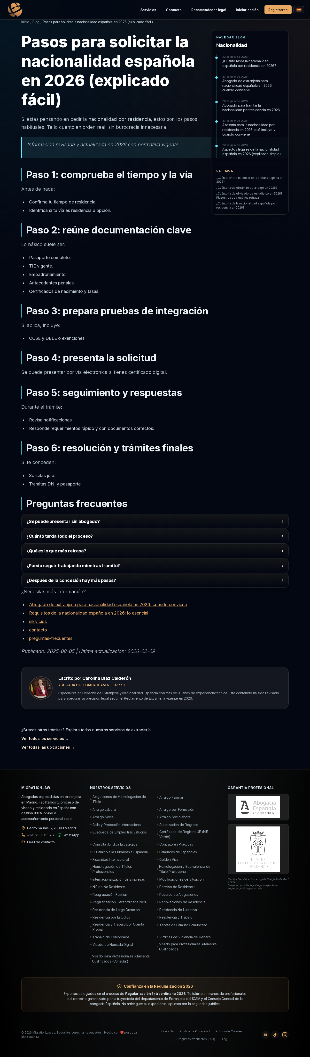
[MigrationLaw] (14, 9)
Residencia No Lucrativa (178, 910)
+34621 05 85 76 (40, 835)
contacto (38, 629)
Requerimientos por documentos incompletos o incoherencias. (78, 553)
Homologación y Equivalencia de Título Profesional (184, 869)
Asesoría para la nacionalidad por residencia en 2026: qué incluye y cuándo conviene (248, 127)
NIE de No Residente (109, 887)
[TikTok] (275, 1035)
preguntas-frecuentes (50, 638)
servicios (38, 621)
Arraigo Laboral (104, 809)
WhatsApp (71, 835)
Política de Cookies (229, 1031)
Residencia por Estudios (111, 917)
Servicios (148, 10)
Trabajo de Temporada (111, 937)
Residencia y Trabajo (176, 917)
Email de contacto (41, 842)
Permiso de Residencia (177, 887)
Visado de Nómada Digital (113, 944)
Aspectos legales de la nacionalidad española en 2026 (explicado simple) (251, 149)
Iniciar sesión (247, 10)
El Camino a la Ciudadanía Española (120, 852)
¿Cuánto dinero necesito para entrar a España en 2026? (249, 180)
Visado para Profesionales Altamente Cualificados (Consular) (121, 958)
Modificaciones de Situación (181, 879)
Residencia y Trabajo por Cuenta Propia (118, 926)
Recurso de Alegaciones (178, 894)
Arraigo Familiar (171, 797)
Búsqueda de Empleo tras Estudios (120, 832)
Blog (35, 22)
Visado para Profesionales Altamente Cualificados (188, 946)
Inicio (25, 22)
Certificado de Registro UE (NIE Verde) (183, 834)
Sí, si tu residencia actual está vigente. (71, 568)
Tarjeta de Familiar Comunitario (183, 925)
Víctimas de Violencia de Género (185, 937)
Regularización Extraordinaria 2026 (120, 902)
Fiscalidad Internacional (111, 859)
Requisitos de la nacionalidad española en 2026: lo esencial (88, 612)
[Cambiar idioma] (299, 9)
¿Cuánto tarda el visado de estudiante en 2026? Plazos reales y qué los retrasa (249, 195)
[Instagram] (285, 1035)
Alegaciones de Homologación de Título (119, 799)
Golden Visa (168, 859)
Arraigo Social (103, 817)
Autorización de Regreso (178, 825)
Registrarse (278, 10)
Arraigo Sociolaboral (175, 817)
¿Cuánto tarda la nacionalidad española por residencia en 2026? (249, 61)
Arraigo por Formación (176, 809)
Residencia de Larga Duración (116, 910)
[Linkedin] (265, 1035)
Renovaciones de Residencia (182, 902)
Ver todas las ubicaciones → (48, 747)
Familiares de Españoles (178, 852)
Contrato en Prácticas (176, 844)
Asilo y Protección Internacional (117, 825)
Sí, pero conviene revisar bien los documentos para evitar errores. (82, 524)
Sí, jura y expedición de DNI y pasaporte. (69, 583)
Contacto (174, 10)
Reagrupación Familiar (110, 894)
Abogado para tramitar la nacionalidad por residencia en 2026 (251, 105)
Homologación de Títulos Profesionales (112, 869)
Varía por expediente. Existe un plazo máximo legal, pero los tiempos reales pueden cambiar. (105, 538)
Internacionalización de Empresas (119, 879)
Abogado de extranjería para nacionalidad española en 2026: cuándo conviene (247, 83)
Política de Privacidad (194, 1031)
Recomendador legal (208, 10)
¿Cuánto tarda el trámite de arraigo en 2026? (246, 187)
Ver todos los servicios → (45, 738)
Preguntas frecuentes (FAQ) (196, 1039)
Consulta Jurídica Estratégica (115, 844)
